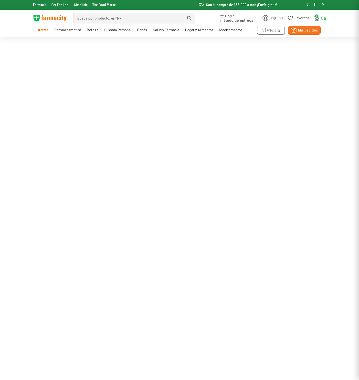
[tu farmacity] (271, 30)
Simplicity (81, 5)
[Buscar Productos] (189, 18)
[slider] (179, 5)
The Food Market (104, 5)
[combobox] (134, 18)
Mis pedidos (308, 30)
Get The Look (60, 5)
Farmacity (39, 5)
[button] (307, 5)
